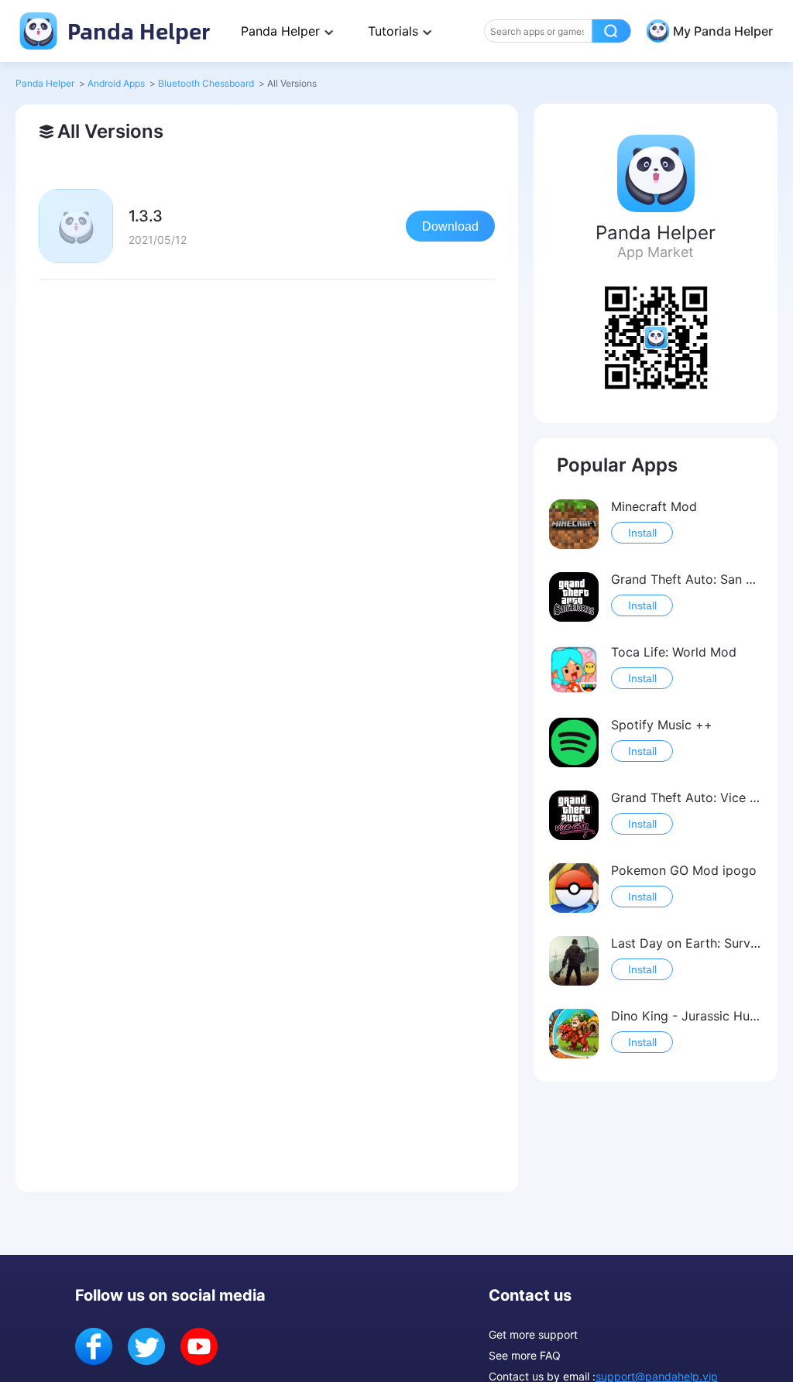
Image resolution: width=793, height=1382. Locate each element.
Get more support (533, 1334)
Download (450, 226)
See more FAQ (525, 1355)
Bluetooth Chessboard (206, 83)
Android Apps (116, 83)
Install (642, 532)
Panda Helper (136, 30)
